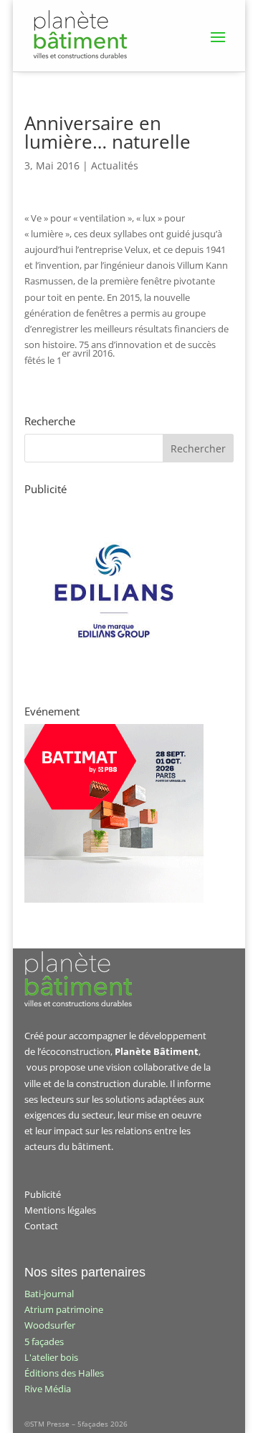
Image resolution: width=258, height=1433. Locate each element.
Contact (41, 1225)
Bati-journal (49, 1293)
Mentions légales (60, 1210)
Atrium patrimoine (63, 1309)
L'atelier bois (51, 1357)
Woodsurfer (49, 1325)
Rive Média (47, 1388)
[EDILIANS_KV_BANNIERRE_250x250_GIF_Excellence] (114, 676)
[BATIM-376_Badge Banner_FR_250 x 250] (114, 899)
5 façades (44, 1341)
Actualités (114, 165)
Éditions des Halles (64, 1373)
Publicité (42, 1194)
